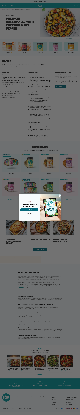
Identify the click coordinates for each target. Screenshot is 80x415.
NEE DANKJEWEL (29, 213)
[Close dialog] (60, 195)
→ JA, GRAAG (29, 209)
